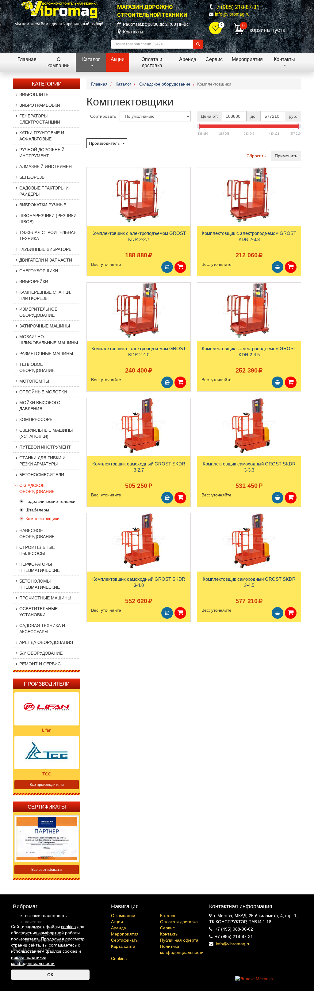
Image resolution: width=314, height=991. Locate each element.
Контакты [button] (284, 59)
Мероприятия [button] (247, 59)
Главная (26, 59)
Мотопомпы (34, 381)
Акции (117, 921)
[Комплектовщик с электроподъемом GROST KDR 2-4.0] (138, 310)
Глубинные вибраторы (45, 249)
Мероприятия (125, 934)
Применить (286, 155)
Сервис (167, 927)
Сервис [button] (214, 59)
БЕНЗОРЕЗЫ (32, 177)
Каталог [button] (91, 59)
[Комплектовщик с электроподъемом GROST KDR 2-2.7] (138, 195)
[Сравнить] (91, 184)
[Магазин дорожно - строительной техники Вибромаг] (59, 8)
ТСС (46, 773)
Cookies (119, 958)
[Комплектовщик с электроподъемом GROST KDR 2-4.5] (249, 310)
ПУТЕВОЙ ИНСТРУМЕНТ (45, 447)
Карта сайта (123, 946)
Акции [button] (117, 59)
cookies (68, 926)
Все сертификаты (46, 869)
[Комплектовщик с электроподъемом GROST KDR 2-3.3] (249, 195)
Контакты (133, 31)
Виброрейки (33, 281)
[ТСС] (47, 752)
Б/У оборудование (41, 653)
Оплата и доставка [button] (151, 62)
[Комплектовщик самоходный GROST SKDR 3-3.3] (249, 425)
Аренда (118, 927)
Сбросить (256, 155)
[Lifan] (47, 708)
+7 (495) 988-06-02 (234, 929)
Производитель (105, 143)
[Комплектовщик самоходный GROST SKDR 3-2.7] (138, 425)
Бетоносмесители (41, 474)
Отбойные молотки (43, 391)
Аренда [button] (187, 59)
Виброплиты (34, 94)
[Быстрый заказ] (180, 267)
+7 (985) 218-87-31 (236, 7)
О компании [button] (59, 62)
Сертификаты (125, 940)
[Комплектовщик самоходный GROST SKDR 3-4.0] (138, 540)
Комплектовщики (42, 518)
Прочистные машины (45, 597)
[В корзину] (167, 267)
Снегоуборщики (38, 270)
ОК (50, 974)
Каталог (168, 915)
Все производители (46, 784)
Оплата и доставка (179, 921)
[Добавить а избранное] (91, 173)
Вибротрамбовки (39, 105)
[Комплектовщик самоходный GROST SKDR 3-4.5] (249, 540)
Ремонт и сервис (40, 663)
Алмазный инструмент (47, 166)
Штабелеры (37, 509)
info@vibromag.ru (232, 14)
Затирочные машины (44, 325)
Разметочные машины (46, 353)
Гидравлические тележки (50, 501)
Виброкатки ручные (42, 204)
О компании (123, 915)
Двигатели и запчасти (45, 260)
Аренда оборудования (46, 642)
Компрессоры (36, 419)
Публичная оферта (179, 940)
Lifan (47, 730)
